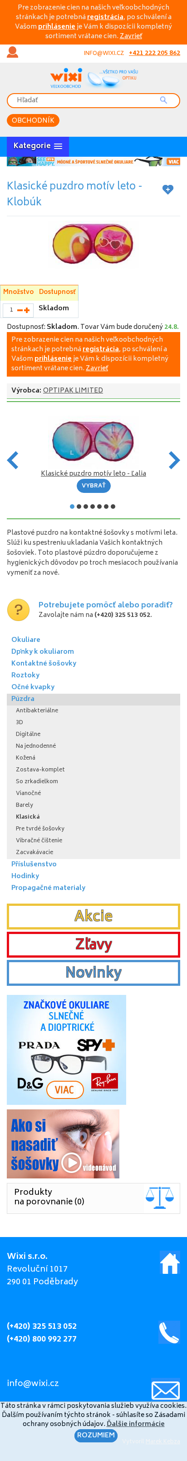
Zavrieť (131, 36)
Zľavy (93, 946)
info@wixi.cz (104, 54)
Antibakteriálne (37, 711)
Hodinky (25, 876)
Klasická (27, 817)
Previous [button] (12, 460)
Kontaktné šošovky (43, 664)
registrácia (105, 17)
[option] (93, 161)
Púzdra (22, 699)
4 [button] (92, 506)
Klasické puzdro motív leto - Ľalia (93, 474)
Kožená (25, 758)
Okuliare (25, 640)
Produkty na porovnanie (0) (49, 1198)
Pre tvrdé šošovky (40, 829)
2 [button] (79, 506)
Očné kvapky (32, 687)
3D (19, 723)
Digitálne (28, 735)
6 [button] (106, 506)
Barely (24, 805)
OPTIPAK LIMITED (73, 391)
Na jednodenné (36, 746)
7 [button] (113, 506)
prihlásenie (56, 27)
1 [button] (72, 506)
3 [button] (86, 506)
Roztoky (25, 675)
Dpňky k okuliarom (42, 652)
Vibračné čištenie (39, 841)
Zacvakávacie (34, 853)
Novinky (93, 974)
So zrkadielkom (37, 782)
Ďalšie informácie (136, 1424)
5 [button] (99, 506)
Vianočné (28, 794)
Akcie (93, 917)
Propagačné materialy (48, 888)
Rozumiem (96, 1435)
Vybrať (94, 486)
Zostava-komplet (40, 770)
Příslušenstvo (34, 864)
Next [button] (174, 460)
